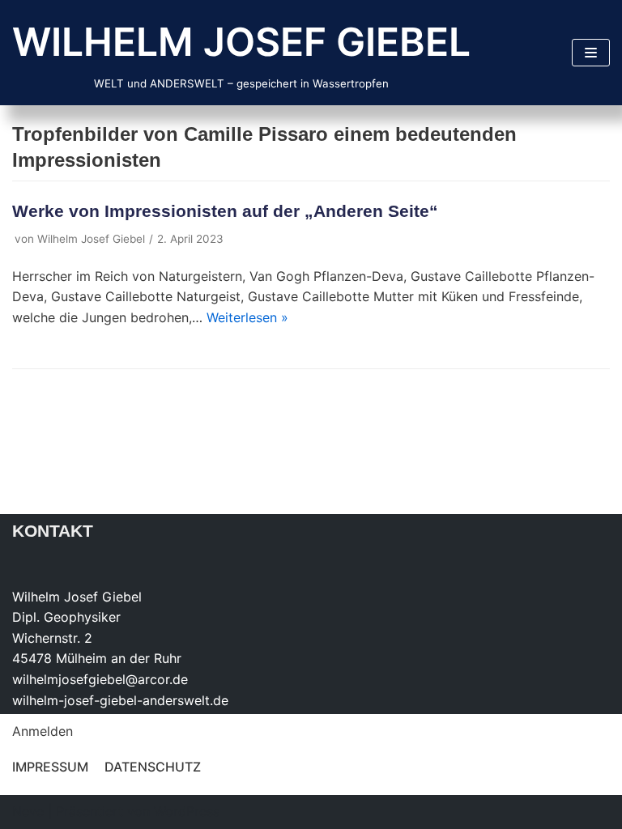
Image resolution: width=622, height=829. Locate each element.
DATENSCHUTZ (152, 767)
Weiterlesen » (247, 317)
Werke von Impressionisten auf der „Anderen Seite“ (225, 211)
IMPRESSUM (50, 767)
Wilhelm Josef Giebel (91, 238)
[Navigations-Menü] (591, 52)
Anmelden (42, 731)
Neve (28, 811)
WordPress (186, 811)
